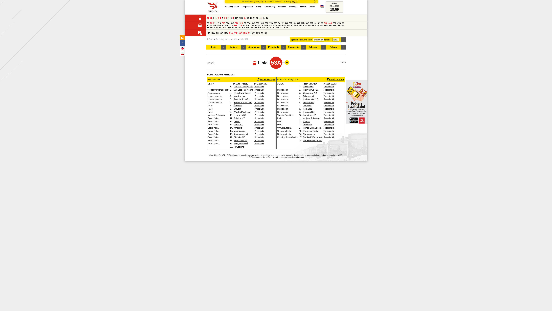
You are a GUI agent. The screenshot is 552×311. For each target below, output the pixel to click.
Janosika (238, 128)
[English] (322, 7)
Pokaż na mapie (267, 79)
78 (262, 25)
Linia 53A (244, 39)
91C (220, 27)
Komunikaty (269, 7)
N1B (213, 33)
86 (313, 25)
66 (343, 23)
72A (235, 25)
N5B (245, 33)
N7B (258, 33)
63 (322, 23)
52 (245, 23)
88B (330, 25)
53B (253, 23)
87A (317, 25)
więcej (294, 1)
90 (208, 27)
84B (300, 25)
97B (247, 27)
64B (330, 23)
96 (239, 27)
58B (290, 23)
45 (267, 18)
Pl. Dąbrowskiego (242, 93)
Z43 (223, 23)
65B (339, 23)
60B (302, 23)
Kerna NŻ (238, 125)
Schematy (314, 47)
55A (266, 23)
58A (286, 23)
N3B (226, 33)
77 (259, 25)
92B (229, 27)
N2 (217, 33)
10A (236, 18)
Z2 (211, 18)
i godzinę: (328, 40)
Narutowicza (239, 96)
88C (335, 25)
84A (296, 25)
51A (236, 23)
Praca (312, 7)
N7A (253, 33)
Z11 (214, 23)
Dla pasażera (247, 7)
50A (227, 23)
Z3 (208, 23)
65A (334, 23)
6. (271, 27)
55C (275, 23)
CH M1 (237, 121)
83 (292, 25)
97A (243, 27)
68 (211, 25)
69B (219, 25)
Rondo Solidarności (243, 102)
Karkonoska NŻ (241, 134)
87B (321, 25)
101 (259, 27)
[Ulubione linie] (286, 62)
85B (309, 25)
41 (264, 18)
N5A (240, 33)
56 (279, 23)
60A (298, 23)
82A (284, 25)
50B (232, 23)
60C (307, 23)
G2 (281, 27)
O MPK (303, 7)
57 (282, 23)
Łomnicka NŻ (240, 115)
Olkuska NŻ (239, 137)
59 (295, 23)
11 (245, 18)
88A (326, 25)
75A (247, 25)
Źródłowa (238, 106)
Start (211, 39)
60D (311, 23)
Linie (235, 39)
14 (254, 18)
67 (208, 25)
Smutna (237, 109)
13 (251, 18)
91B (216, 27)
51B (241, 23)
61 (316, 23)
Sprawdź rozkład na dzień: (301, 40)
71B (231, 25)
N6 (249, 33)
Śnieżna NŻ (239, 118)
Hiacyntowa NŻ (241, 144)
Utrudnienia (253, 47)
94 (236, 27)
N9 (265, 33)
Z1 (208, 18)
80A (266, 25)
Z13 (219, 23)
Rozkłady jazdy (223, 39)
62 (319, 23)
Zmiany (233, 47)
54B (262, 23)
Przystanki (273, 47)
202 (267, 27)
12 (248, 18)
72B (240, 25)
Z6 (211, 23)
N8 (262, 33)
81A (275, 25)
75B (252, 25)
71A (226, 25)
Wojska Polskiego (242, 112)
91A (211, 27)
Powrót (211, 63)
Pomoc (343, 62)
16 (260, 18)
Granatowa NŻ (240, 140)
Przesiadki (259, 87)
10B (241, 18)
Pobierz (333, 47)
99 (252, 27)
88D (339, 25)
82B (288, 25)
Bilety (258, 7)
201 (263, 27)
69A (214, 25)
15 (257, 18)
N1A (208, 33)
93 (233, 27)
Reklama (282, 7)
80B (270, 25)
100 (255, 27)
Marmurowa (239, 131)
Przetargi (293, 7)
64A (325, 23)
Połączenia (293, 47)
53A (248, 23)
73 (244, 25)
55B (271, 23)
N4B (235, 33)
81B (279, 25)
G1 (277, 27)
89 (343, 25)
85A (305, 25)
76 (256, 25)
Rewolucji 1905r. (241, 99)
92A (225, 27)
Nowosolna (239, 147)
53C (257, 23)
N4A (231, 33)
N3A (221, 33)
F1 (274, 27)
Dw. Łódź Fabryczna (243, 87)
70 (223, 25)
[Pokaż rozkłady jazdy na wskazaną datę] (343, 39)
